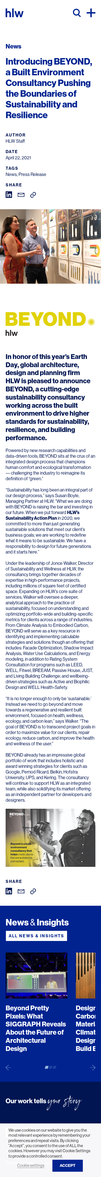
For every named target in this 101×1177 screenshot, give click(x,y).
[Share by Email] (21, 194)
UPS (30, 777)
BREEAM (41, 670)
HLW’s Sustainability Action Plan (42, 515)
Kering (50, 777)
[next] (92, 1067)
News (11, 174)
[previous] (8, 1067)
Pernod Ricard (35, 772)
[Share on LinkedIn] (9, 194)
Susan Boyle (67, 495)
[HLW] (15, 12)
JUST (87, 670)
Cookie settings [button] (30, 1165)
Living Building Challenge (36, 676)
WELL (12, 670)
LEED (76, 664)
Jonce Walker (63, 563)
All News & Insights (36, 935)
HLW (13, 381)
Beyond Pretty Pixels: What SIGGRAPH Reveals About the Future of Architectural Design (36, 1028)
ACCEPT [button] (67, 1165)
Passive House (66, 670)
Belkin (56, 772)
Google (13, 772)
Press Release (32, 174)
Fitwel (25, 670)
